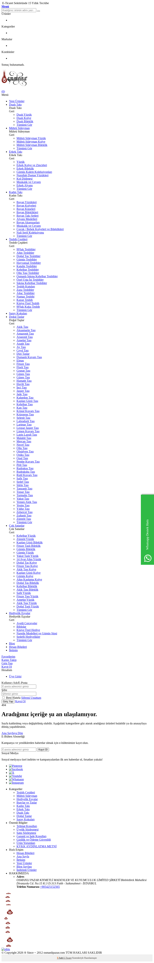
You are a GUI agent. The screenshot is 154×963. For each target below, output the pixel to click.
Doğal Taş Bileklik (28, 582)
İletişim (13, 650)
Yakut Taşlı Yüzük (27, 555)
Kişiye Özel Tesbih (28, 303)
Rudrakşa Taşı (25, 468)
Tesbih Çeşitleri (18, 239)
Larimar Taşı (24, 424)
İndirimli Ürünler (27, 869)
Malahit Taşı (24, 438)
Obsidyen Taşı (25, 451)
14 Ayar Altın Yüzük (29, 559)
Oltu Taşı (22, 448)
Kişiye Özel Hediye (28, 630)
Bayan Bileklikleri (27, 212)
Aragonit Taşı (25, 337)
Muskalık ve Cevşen (29, 182)
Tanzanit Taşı (24, 488)
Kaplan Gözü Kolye (29, 572)
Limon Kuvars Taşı (28, 431)
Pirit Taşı (22, 465)
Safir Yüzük (24, 593)
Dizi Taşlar (23, 353)
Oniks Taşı (23, 454)
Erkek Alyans (25, 185)
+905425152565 (50, 886)
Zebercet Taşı (24, 512)
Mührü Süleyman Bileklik (32, 145)
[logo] (77, 78)
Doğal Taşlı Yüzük (28, 606)
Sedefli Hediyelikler (28, 636)
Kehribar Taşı (25, 404)
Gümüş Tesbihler (27, 259)
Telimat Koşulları (27, 826)
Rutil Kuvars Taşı (27, 475)
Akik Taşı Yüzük (27, 603)
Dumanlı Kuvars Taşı (29, 357)
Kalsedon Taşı (25, 397)
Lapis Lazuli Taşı (27, 434)
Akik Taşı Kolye (26, 569)
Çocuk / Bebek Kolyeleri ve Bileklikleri (40, 229)
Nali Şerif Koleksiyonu (30, 232)
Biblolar (21, 626)
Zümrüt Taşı (24, 518)
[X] (11, 772)
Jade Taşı (22, 394)
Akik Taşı (22, 326)
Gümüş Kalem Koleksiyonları (34, 171)
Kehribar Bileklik (27, 586)
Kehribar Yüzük (26, 535)
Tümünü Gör (24, 124)
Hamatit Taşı (24, 380)
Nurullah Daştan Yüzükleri (32, 175)
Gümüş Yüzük (25, 552)
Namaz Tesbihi (25, 296)
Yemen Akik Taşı (27, 502)
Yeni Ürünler (16, 101)
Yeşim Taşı (23, 505)
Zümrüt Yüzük (25, 539)
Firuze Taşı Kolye (27, 566)
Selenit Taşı (23, 417)
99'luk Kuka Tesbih (28, 306)
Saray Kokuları (18, 313)
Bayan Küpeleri (26, 209)
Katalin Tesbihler (27, 266)
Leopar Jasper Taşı (28, 427)
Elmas (20, 360)
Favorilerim (8, 656)
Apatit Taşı (23, 343)
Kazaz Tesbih (25, 299)
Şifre (4, 690)
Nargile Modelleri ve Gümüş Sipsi (37, 633)
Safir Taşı (22, 478)
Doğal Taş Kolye (27, 562)
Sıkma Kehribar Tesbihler (32, 283)
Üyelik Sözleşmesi (27, 829)
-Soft (60, 958)
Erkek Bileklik (25, 168)
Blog (12, 643)
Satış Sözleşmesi (26, 832)
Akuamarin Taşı (26, 330)
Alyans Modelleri (27, 219)
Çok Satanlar (16, 525)
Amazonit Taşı (25, 333)
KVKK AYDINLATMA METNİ (37, 846)
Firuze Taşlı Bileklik (29, 545)
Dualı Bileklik (25, 121)
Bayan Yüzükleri (27, 202)
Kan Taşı (22, 407)
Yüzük (21, 161)
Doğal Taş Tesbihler (28, 256)
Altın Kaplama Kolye (29, 579)
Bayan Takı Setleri (27, 215)
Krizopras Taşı (25, 414)
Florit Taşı (23, 367)
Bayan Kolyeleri (26, 205)
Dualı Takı (15, 104)
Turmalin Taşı (25, 495)
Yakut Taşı (23, 498)
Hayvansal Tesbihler (29, 262)
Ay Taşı (21, 347)
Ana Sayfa (23, 856)
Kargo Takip (9, 660)
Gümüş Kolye (25, 576)
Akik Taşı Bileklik (27, 589)
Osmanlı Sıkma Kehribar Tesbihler (37, 276)
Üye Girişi (15, 676)
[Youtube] (15, 776)
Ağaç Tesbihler (26, 293)
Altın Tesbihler (25, 252)
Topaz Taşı (23, 491)
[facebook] (16, 769)
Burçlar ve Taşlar (27, 802)
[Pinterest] (15, 765)
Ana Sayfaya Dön (12, 733)
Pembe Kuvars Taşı (28, 461)
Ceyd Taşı (23, 350)
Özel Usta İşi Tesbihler (30, 279)
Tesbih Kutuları (26, 286)
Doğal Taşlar (16, 316)
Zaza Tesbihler (25, 289)
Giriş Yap (7, 663)
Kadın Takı (15, 192)
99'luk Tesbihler (26, 249)
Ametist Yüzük (25, 599)
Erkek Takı (15, 151)
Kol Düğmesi (24, 178)
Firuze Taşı (23, 363)
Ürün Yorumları (26, 843)
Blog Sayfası (24, 866)
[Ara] (38, 11)
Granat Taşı (23, 370)
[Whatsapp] (16, 779)
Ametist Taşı (24, 340)
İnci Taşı (22, 387)
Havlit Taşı (23, 384)
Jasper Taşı (23, 390)
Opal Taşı (22, 458)
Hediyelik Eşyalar (19, 613)
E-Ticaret (67, 958)
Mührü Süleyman (19, 128)
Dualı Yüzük (24, 114)
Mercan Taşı (24, 441)
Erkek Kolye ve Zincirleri (32, 165)
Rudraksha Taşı (26, 471)
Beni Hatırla (13, 697)
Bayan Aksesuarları (28, 222)
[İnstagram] (16, 782)
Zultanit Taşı (24, 515)
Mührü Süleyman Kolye (31, 141)
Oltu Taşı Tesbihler (28, 273)
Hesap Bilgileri (18, 646)
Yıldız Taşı (23, 508)
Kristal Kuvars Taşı (28, 411)
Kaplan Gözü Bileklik (30, 542)
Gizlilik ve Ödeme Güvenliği (34, 839)
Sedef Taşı (23, 481)
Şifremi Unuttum (31, 697)
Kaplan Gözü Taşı (27, 401)
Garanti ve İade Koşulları (31, 836)
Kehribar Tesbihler (28, 269)
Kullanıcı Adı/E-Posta (14, 682)
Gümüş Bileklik (26, 549)
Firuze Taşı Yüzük (27, 596)
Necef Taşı (23, 444)
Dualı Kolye (24, 118)
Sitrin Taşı (23, 485)
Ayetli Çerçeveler (27, 623)
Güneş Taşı (23, 374)
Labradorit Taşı (26, 421)
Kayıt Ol (7, 666)
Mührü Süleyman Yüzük (31, 138)
